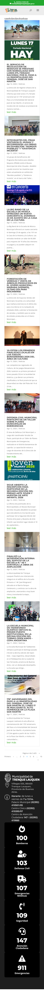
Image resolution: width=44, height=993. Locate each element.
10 (41, 756)
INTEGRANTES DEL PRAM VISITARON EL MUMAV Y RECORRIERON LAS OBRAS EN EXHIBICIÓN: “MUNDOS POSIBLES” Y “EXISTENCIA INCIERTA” (21, 145)
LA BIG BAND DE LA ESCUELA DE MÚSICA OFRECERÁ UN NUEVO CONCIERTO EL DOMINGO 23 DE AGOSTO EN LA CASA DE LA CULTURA (22, 214)
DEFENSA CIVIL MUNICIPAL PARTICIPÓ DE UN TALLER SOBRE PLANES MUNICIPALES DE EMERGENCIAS (22, 421)
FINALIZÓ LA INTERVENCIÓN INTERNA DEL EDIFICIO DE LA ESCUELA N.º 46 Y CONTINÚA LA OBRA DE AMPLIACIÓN (21, 561)
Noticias (22, 84)
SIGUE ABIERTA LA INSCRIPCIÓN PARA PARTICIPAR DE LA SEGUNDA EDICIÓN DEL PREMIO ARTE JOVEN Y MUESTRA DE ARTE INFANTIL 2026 (20, 491)
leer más (11, 112)
